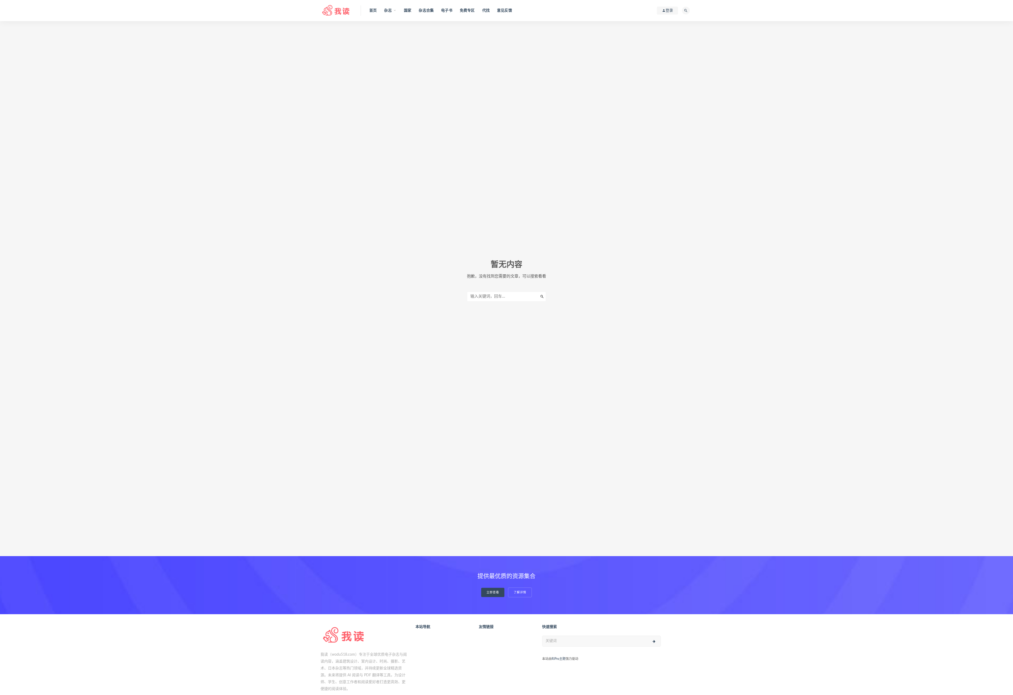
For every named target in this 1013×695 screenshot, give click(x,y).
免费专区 (467, 10)
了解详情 (520, 592)
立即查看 (492, 592)
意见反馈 (504, 10)
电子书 (446, 10)
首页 (373, 10)
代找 (486, 10)
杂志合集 (426, 10)
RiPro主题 (559, 658)
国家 (407, 10)
